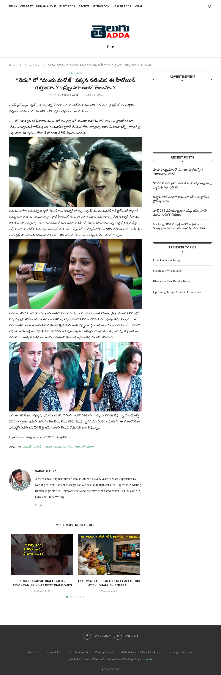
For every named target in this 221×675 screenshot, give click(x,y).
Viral (139, 6)
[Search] (210, 6)
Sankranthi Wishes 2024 (167, 270)
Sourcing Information (180, 652)
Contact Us (53, 652)
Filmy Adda (67, 6)
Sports (84, 6)
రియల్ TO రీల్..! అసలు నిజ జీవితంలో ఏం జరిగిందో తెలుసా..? (60, 447)
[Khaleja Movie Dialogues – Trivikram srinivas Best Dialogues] (42, 554)
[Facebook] (108, 47)
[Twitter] (112, 47)
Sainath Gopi (70, 94)
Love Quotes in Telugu (167, 260)
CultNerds (146, 659)
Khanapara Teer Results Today (171, 281)
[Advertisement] (182, 114)
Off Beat (26, 6)
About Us (33, 652)
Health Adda (122, 6)
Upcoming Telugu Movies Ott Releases (176, 292)
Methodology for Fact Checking (139, 652)
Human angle (46, 6)
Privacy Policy (104, 652)
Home (12, 65)
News (13, 6)
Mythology (101, 6)
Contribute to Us (78, 652)
